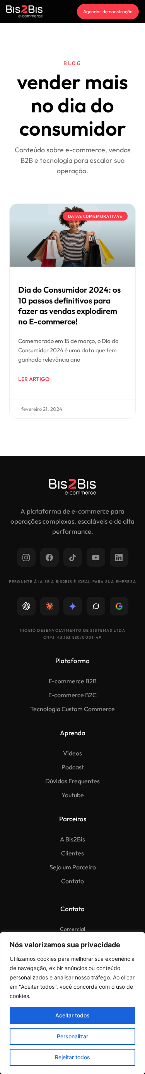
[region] (72, 1003)
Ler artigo (33, 379)
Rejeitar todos (72, 1057)
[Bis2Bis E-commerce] (24, 11)
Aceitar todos (72, 1015)
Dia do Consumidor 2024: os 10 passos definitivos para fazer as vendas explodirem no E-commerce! (69, 305)
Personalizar (72, 1036)
